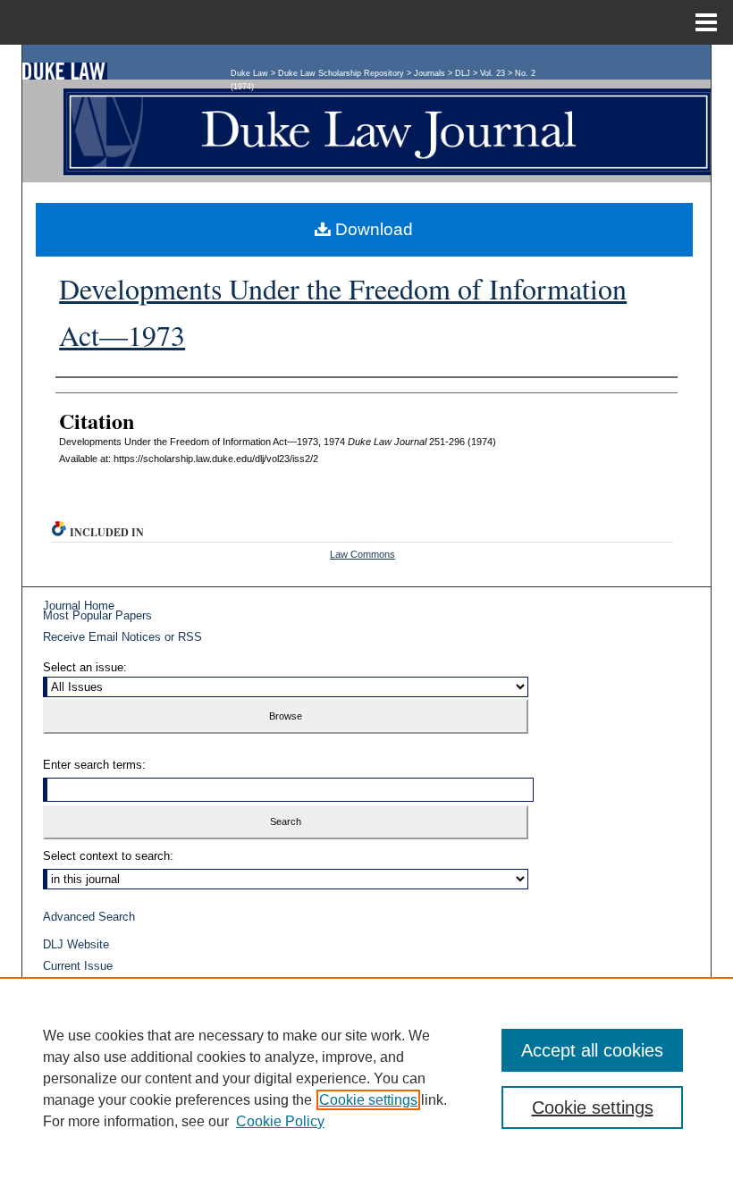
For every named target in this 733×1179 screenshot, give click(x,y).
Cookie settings (368, 1099)
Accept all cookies (592, 1050)
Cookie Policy (280, 1121)
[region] (366, 1078)
